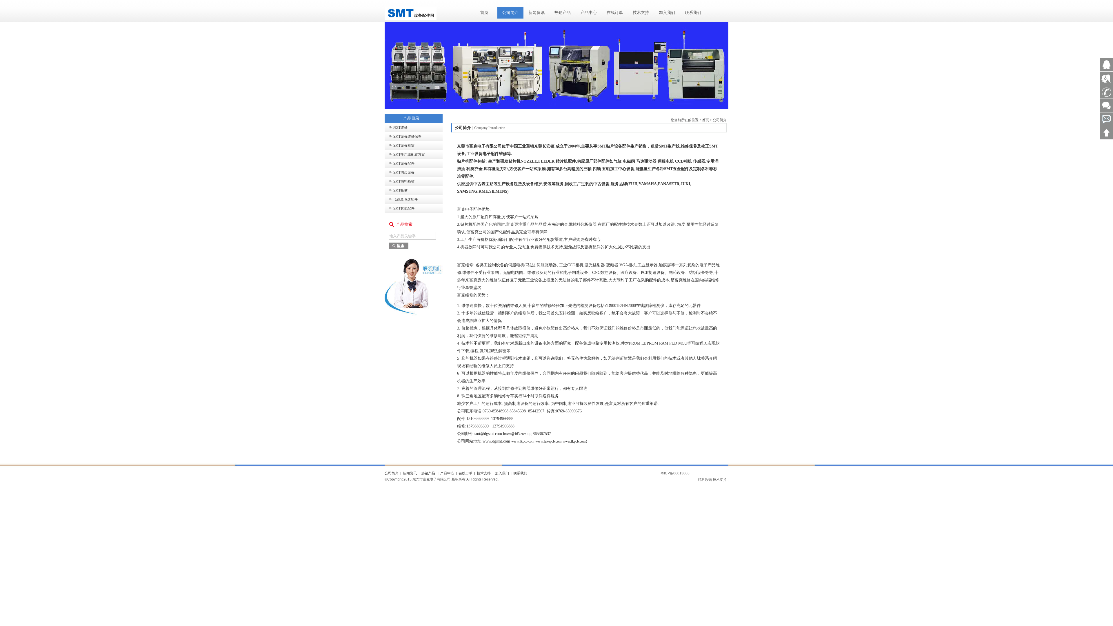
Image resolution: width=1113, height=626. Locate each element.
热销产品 (562, 12)
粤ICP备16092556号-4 (712, 473)
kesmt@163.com (514, 434)
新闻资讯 (536, 12)
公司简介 (510, 12)
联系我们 (693, 12)
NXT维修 (400, 127)
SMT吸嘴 (400, 190)
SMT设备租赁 (403, 145)
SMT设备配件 (403, 163)
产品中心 (589, 12)
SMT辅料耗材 (403, 181)
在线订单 (615, 12)
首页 (484, 12)
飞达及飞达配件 (405, 199)
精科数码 (705, 480)
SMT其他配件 (403, 208)
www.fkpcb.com (522, 441)
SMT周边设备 (403, 172)
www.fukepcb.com (548, 441)
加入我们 (667, 12)
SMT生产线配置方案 (409, 154)
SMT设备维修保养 (407, 136)
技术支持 (641, 12)
